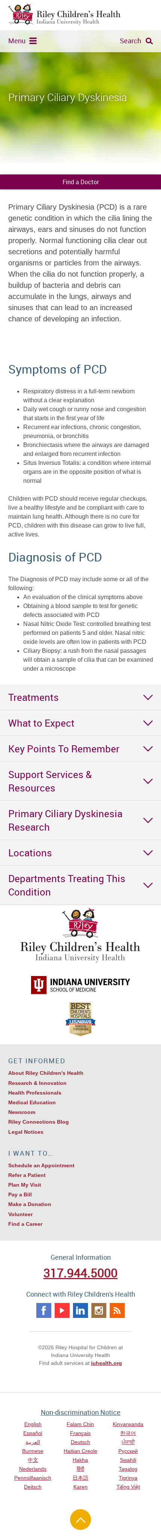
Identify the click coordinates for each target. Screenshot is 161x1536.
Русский (128, 1451)
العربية (32, 1442)
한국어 (128, 1433)
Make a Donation (29, 1204)
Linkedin (80, 1310)
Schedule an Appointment (41, 1165)
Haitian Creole (80, 1451)
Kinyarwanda (128, 1424)
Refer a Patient (27, 1175)
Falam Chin (80, 1424)
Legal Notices (25, 1132)
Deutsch (80, 1442)
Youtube (62, 1310)
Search (130, 40)
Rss (117, 1310)
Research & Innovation (37, 1083)
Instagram (98, 1310)
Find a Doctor (81, 182)
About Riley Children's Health (45, 1073)
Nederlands (32, 1469)
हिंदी (80, 1469)
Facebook (43, 1310)
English (33, 1424)
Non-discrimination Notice (81, 1412)
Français (80, 1433)
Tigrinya (128, 1478)
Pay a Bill (20, 1194)
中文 (33, 1460)
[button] (80, 697)
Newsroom (21, 1112)
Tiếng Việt (128, 1487)
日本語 (80, 1478)
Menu (16, 40)
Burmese (32, 1451)
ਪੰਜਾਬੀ (128, 1442)
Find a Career (25, 1224)
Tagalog (128, 1469)
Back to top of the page (80, 1519)
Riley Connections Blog (38, 1122)
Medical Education (32, 1102)
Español (32, 1433)
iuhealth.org (106, 1363)
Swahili (128, 1460)
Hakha (80, 1460)
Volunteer (20, 1214)
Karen (80, 1487)
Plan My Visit (24, 1185)
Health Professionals (34, 1093)
